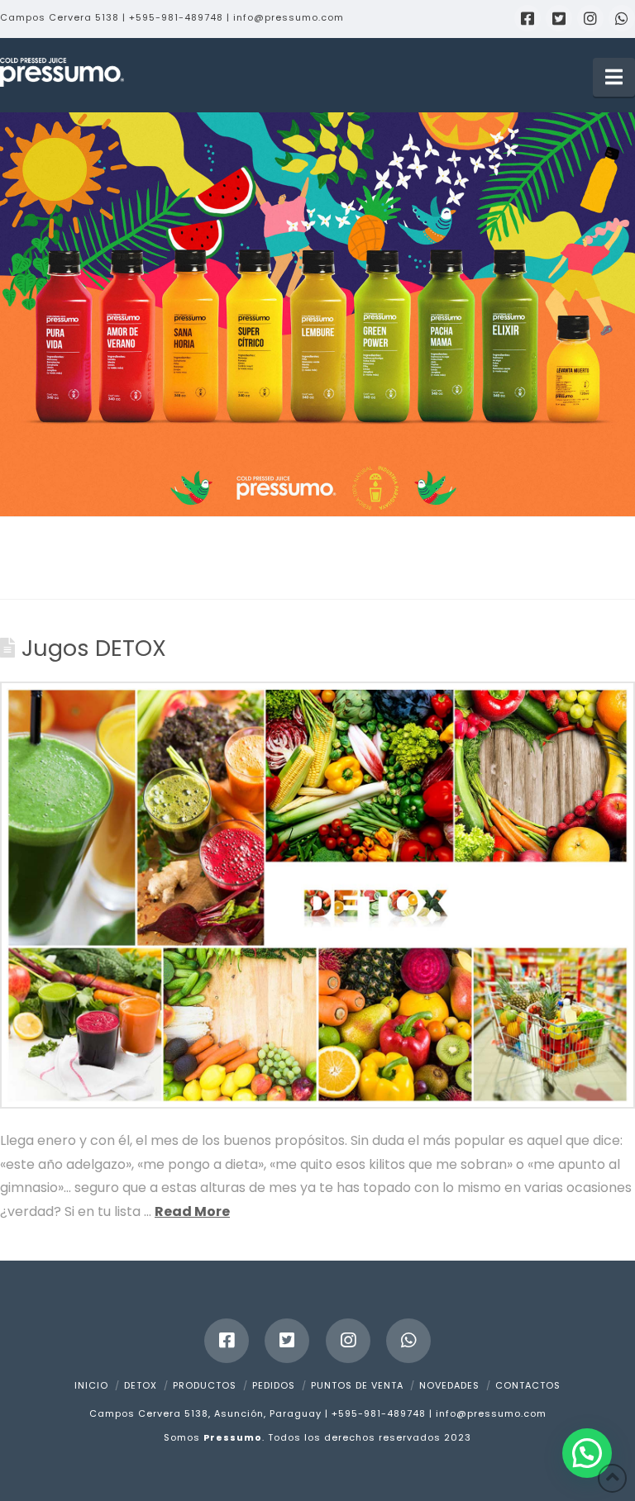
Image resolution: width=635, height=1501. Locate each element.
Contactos (528, 1385)
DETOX (140, 1385)
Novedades (449, 1385)
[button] (614, 77)
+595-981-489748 (176, 17)
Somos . (216, 1437)
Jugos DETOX (93, 648)
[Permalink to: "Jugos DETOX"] (317, 895)
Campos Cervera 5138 (59, 17)
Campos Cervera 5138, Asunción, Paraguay (205, 1413)
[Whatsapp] (622, 18)
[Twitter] (559, 18)
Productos (204, 1385)
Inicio (91, 1385)
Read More (192, 1211)
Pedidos (273, 1385)
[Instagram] (590, 18)
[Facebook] (527, 18)
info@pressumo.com (288, 17)
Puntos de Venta (357, 1385)
